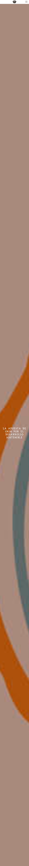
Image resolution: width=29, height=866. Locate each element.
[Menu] (26, 2)
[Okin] (14, 1)
